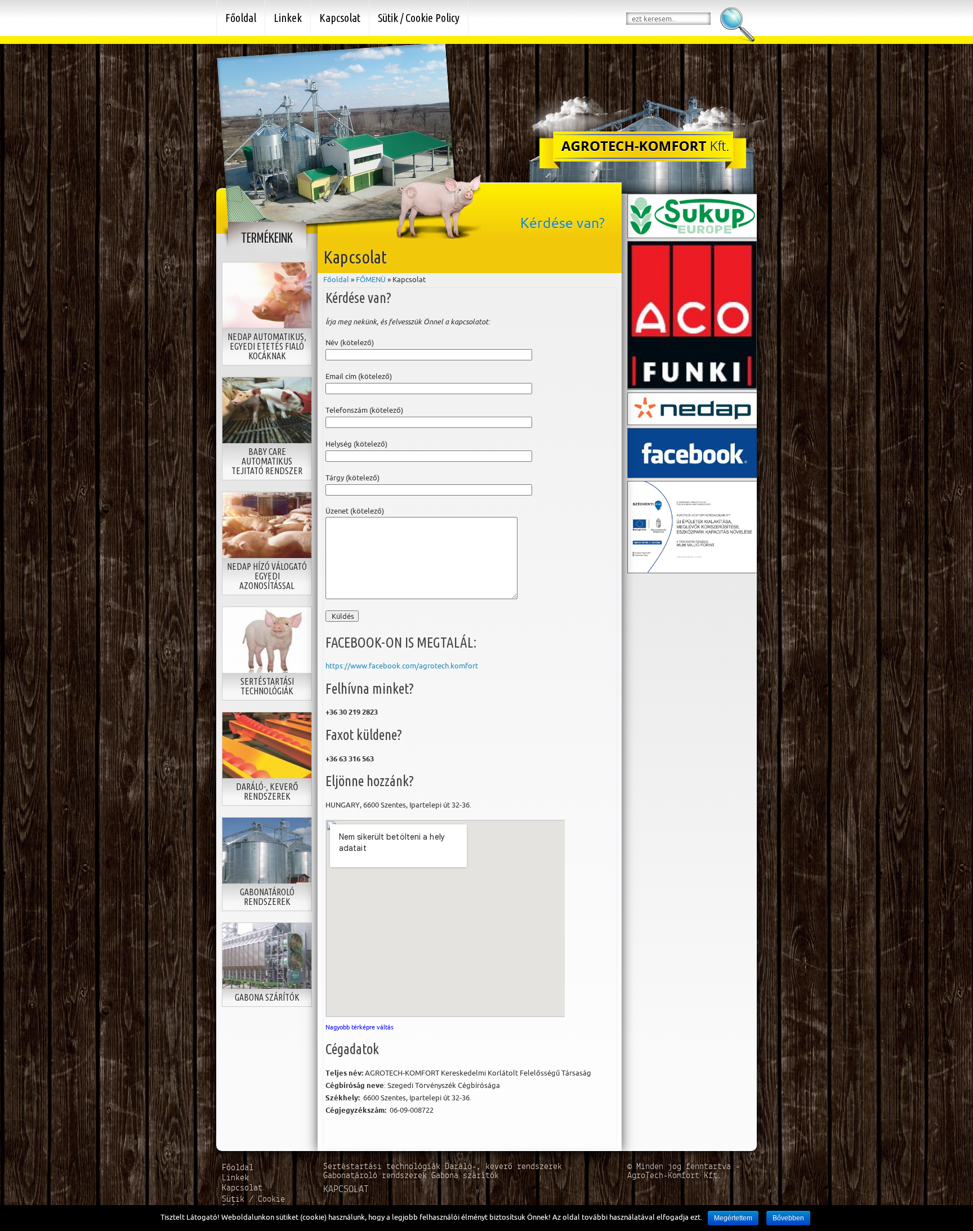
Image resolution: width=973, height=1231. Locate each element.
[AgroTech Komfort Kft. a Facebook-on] (692, 452)
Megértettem (733, 1218)
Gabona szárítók (465, 1175)
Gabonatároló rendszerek (377, 1175)
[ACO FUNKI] (692, 314)
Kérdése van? (562, 223)
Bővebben (788, 1218)
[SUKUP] (692, 215)
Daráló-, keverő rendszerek (503, 1166)
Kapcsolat (339, 17)
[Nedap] (692, 408)
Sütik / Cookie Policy (418, 17)
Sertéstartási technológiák (384, 1166)
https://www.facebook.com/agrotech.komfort (401, 666)
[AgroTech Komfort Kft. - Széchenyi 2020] (692, 526)
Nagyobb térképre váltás (359, 1027)
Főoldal (336, 279)
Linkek (288, 17)
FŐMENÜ (371, 279)
